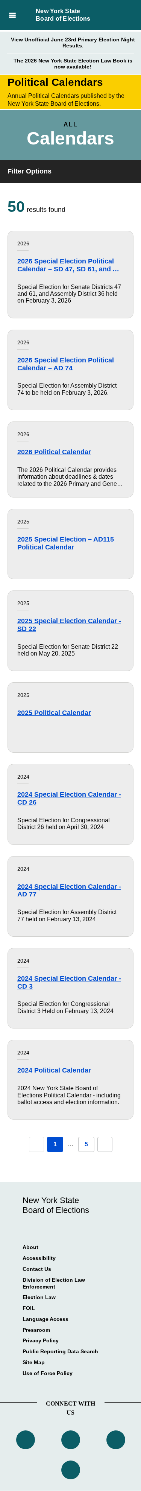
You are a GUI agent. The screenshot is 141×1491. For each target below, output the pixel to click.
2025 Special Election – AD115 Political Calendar (65, 543)
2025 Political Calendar (54, 713)
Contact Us (37, 1269)
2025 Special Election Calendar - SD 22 (69, 625)
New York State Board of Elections (63, 15)
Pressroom (36, 1330)
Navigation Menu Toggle (12, 15)
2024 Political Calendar (54, 1070)
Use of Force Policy (48, 1373)
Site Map (34, 1362)
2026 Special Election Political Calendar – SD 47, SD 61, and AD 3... (69, 265)
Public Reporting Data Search (60, 1351)
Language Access (45, 1319)
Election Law (39, 1297)
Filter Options (30, 171)
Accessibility (39, 1258)
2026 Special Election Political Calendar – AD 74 (65, 364)
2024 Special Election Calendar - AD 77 (69, 890)
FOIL (29, 1308)
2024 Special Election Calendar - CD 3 (69, 982)
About (30, 1247)
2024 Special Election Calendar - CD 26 (69, 798)
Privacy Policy (41, 1340)
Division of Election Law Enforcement (54, 1283)
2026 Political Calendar (54, 452)
